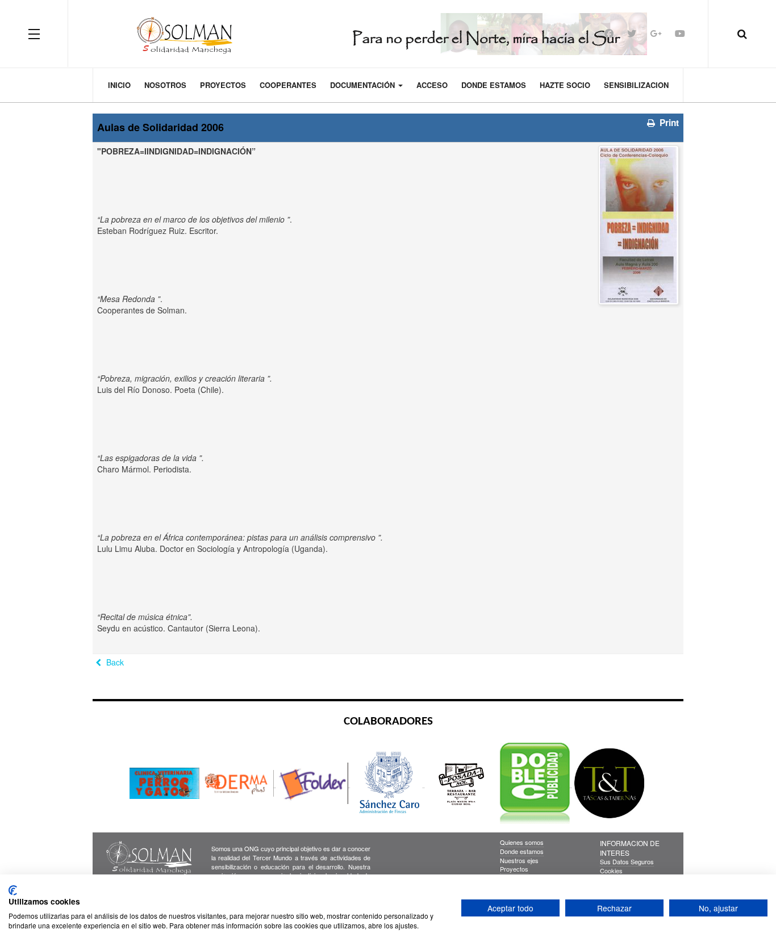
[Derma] (240, 782)
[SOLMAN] (388, 33)
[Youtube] (680, 33)
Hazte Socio (565, 84)
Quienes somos (522, 842)
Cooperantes (288, 84)
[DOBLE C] (535, 782)
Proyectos (223, 84)
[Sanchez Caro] (388, 782)
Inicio (119, 84)
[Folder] (314, 782)
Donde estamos (493, 84)
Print (668, 122)
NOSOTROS (165, 84)
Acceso (432, 84)
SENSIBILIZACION (636, 84)
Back (114, 662)
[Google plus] (655, 33)
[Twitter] (631, 33)
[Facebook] (609, 33)
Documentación (363, 84)
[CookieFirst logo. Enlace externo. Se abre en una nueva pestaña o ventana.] (13, 890)
